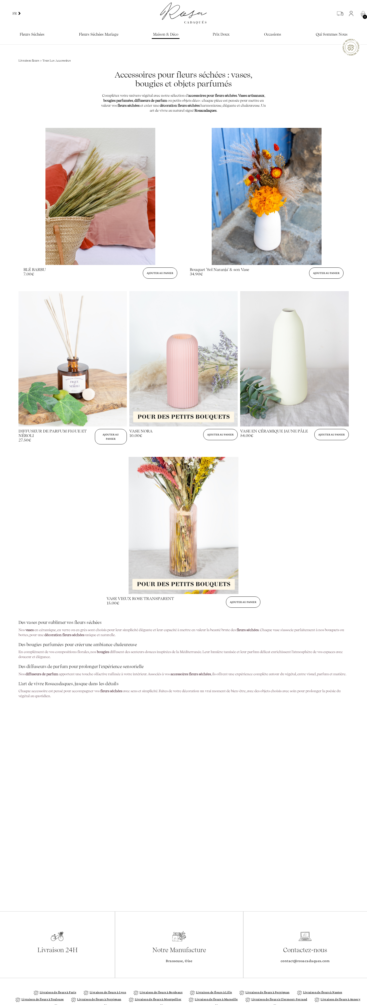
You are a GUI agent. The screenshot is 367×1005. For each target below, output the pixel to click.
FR (14, 13)
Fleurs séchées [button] (32, 34)
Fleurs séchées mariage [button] (98, 34)
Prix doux (221, 34)
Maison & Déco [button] (165, 34)
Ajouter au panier (160, 273)
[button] (352, 13)
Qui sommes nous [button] (332, 34)
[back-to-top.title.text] (361, 956)
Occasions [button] (272, 34)
